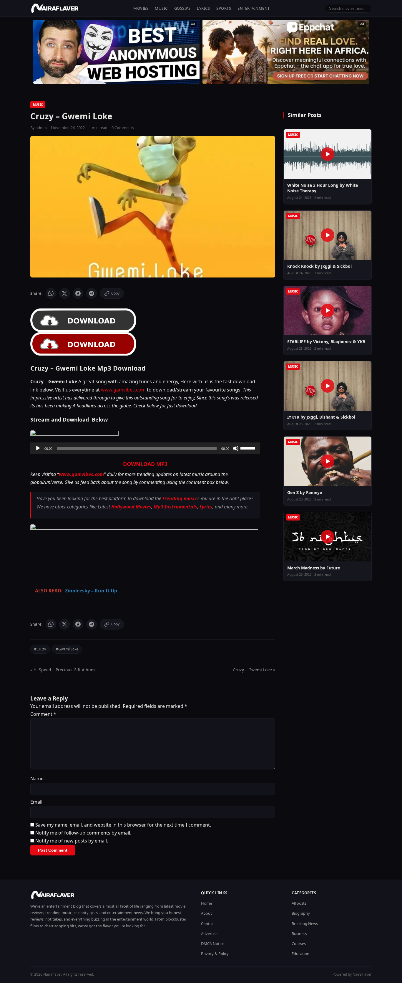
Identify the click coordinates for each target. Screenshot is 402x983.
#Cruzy (40, 649)
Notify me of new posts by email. (71, 840)
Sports (223, 8)
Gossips (182, 8)
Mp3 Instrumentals (175, 506)
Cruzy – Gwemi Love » (254, 670)
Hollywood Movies (131, 506)
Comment (43, 714)
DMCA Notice (212, 943)
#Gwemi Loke (67, 649)
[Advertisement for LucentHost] (116, 52)
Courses (299, 943)
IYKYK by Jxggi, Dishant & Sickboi (321, 417)
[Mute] (236, 448)
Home (206, 903)
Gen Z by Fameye (304, 492)
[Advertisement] (285, 52)
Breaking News (305, 923)
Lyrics (203, 8)
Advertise (209, 933)
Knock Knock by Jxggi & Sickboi (319, 266)
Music (161, 8)
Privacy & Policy (215, 953)
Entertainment (253, 8)
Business (299, 933)
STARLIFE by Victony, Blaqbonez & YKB (326, 341)
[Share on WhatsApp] (51, 293)
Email (36, 802)
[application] (145, 448)
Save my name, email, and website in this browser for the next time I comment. (123, 825)
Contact (208, 923)
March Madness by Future (313, 568)
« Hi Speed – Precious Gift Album (62, 670)
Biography (301, 913)
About (206, 913)
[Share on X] (64, 293)
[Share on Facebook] (78, 293)
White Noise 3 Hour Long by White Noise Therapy (322, 188)
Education (300, 953)
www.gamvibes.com (123, 389)
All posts (299, 903)
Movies (140, 8)
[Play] (38, 448)
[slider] (248, 447)
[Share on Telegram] (91, 293)
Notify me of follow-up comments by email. (83, 833)
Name (37, 778)
